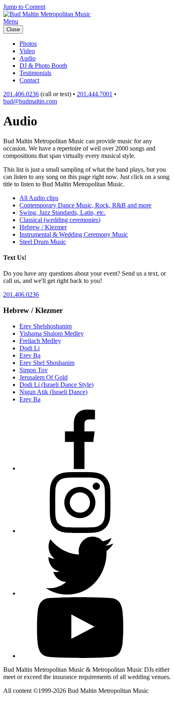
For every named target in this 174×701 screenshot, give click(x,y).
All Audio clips (38, 197)
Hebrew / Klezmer (43, 227)
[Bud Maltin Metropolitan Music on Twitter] (80, 593)
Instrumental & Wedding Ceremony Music (73, 234)
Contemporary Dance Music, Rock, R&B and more (85, 205)
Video (27, 50)
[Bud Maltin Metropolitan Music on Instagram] (80, 530)
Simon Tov (33, 370)
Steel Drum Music (42, 241)
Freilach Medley (40, 340)
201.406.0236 (21, 94)
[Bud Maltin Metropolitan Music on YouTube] (80, 655)
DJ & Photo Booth (43, 65)
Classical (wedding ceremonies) (59, 219)
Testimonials (35, 72)
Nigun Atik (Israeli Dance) (53, 391)
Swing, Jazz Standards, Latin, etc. (62, 212)
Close (13, 29)
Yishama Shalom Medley (51, 333)
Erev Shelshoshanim (45, 326)
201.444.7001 (94, 94)
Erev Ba (29, 355)
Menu (10, 21)
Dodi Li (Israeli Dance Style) (56, 384)
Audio (27, 58)
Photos (28, 43)
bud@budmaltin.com (30, 101)
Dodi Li (29, 348)
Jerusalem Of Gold (43, 377)
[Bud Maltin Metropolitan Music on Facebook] (80, 468)
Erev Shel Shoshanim (46, 362)
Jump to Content (24, 6)
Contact (29, 80)
